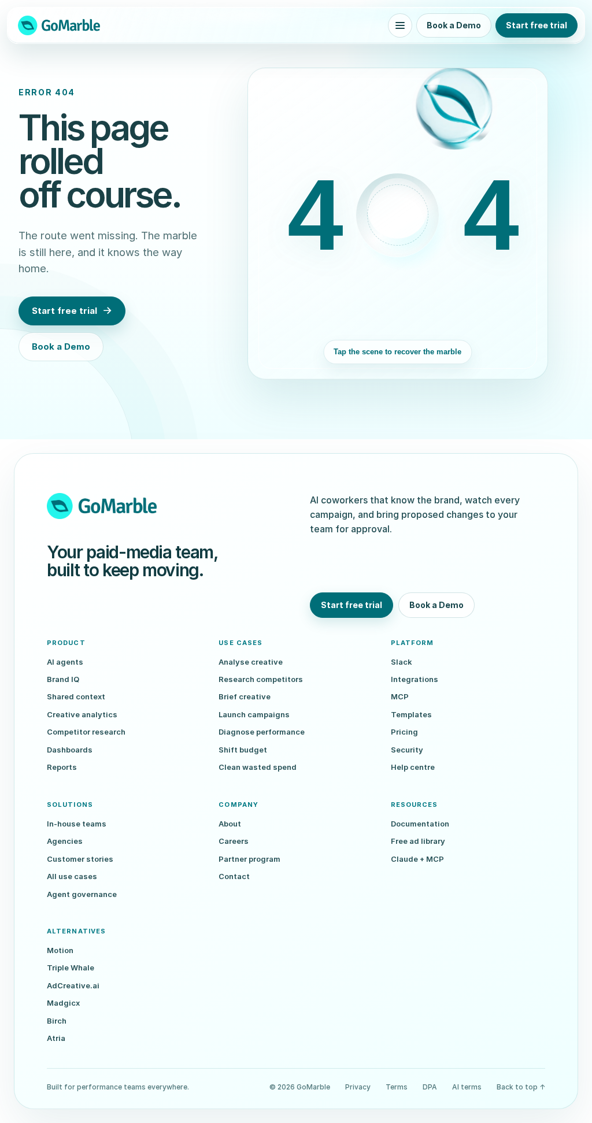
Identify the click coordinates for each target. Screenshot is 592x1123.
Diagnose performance (262, 731)
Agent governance (82, 894)
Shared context (76, 696)
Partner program (249, 858)
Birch (56, 1020)
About (230, 823)
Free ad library (418, 841)
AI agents (65, 661)
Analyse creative (251, 661)
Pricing (404, 731)
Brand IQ (63, 679)
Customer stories (80, 858)
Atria (56, 1038)
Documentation (420, 823)
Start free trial (536, 25)
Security (407, 749)
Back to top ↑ (521, 1087)
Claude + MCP (417, 858)
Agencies (65, 841)
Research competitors (261, 679)
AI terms (467, 1087)
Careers (234, 841)
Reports (62, 767)
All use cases (72, 876)
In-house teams (76, 823)
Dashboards (69, 749)
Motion (60, 950)
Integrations (414, 679)
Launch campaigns (254, 714)
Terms (397, 1087)
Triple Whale (70, 967)
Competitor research (86, 731)
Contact (234, 876)
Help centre (413, 767)
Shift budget (243, 749)
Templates (411, 714)
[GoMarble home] (59, 25)
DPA (430, 1087)
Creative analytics (82, 714)
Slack (401, 661)
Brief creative (245, 696)
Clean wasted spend (258, 767)
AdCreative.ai (73, 985)
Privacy (358, 1087)
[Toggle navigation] (400, 25)
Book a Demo (454, 25)
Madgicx (63, 1002)
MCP (400, 696)
